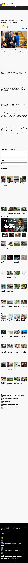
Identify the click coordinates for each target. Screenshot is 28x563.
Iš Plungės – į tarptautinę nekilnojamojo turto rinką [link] (24, 306)
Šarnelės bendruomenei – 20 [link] (24, 383)
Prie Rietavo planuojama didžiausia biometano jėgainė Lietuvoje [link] (17, 306)
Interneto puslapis (3, 163)
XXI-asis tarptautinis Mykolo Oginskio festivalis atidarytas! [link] (3, 213)
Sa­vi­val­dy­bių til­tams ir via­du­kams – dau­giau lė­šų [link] (3, 248)
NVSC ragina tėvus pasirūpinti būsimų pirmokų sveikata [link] (23, 337)
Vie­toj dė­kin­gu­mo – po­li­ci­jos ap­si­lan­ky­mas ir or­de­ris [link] (24, 213)
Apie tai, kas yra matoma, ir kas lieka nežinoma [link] (17, 368)
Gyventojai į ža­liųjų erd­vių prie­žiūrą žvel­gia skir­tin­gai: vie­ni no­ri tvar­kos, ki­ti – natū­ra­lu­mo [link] (17, 214)
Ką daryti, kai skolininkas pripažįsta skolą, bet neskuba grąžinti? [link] (3, 306)
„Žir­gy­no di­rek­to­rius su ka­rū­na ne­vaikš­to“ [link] (23, 290)
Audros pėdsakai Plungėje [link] (16, 277)
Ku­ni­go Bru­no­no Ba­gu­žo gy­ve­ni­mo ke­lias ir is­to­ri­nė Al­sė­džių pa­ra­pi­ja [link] (3, 291)
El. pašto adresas (3, 160)
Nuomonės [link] (2, 269)
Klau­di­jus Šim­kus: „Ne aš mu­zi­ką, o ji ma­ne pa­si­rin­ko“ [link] (3, 369)
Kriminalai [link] (2, 254)
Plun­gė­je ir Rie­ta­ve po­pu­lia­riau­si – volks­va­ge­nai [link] (17, 383)
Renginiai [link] (2, 342)
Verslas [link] (2, 298)
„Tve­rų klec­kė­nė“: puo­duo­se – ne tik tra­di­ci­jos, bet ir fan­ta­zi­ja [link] (10, 352)
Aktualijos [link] (2, 535)
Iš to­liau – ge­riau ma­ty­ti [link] (3, 320)
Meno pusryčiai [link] (3, 361)
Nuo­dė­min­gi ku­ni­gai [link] (23, 276)
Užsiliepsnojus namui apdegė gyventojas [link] (9, 261)
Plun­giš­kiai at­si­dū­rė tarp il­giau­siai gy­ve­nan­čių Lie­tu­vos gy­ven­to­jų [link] (10, 337)
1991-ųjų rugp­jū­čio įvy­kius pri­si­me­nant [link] (10, 277)
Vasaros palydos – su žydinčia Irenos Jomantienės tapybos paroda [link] (9, 369)
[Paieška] (27, 4)
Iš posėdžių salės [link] (3, 240)
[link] (1, 5)
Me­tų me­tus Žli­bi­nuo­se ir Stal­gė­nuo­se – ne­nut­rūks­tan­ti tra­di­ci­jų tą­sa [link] (24, 352)
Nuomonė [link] (21, 558)
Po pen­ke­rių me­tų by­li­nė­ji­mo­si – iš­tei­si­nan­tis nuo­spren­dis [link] (3, 262)
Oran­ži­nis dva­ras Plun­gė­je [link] (3, 277)
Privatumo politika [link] (3, 533)
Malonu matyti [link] (12, 558)
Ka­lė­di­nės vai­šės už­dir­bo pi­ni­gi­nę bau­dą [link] (24, 261)
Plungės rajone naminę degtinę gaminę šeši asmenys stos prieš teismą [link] (17, 262)
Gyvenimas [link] (2, 283)
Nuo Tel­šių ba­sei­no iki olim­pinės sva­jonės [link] (9, 320)
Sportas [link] (2, 313)
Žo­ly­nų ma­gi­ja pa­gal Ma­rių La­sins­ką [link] (3, 336)
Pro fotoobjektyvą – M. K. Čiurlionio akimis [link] (24, 368)
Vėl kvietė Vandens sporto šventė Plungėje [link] (23, 320)
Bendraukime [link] (3, 529)
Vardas (2, 157)
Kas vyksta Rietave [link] (3, 558)
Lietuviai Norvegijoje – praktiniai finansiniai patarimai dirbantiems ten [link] (10, 306)
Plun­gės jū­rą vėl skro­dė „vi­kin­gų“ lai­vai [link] (17, 320)
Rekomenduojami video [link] (4, 216)
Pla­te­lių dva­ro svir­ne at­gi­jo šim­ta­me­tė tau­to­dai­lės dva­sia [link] (17, 352)
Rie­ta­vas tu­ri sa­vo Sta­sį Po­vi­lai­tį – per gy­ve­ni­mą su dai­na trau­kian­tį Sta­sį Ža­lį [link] (10, 291)
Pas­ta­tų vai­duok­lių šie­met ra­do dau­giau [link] (23, 247)
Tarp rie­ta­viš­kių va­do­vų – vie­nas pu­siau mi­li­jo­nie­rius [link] (10, 213)
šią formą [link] (9, 26)
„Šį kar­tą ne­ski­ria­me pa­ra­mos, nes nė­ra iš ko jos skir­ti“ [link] (10, 248)
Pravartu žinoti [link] (3, 375)
